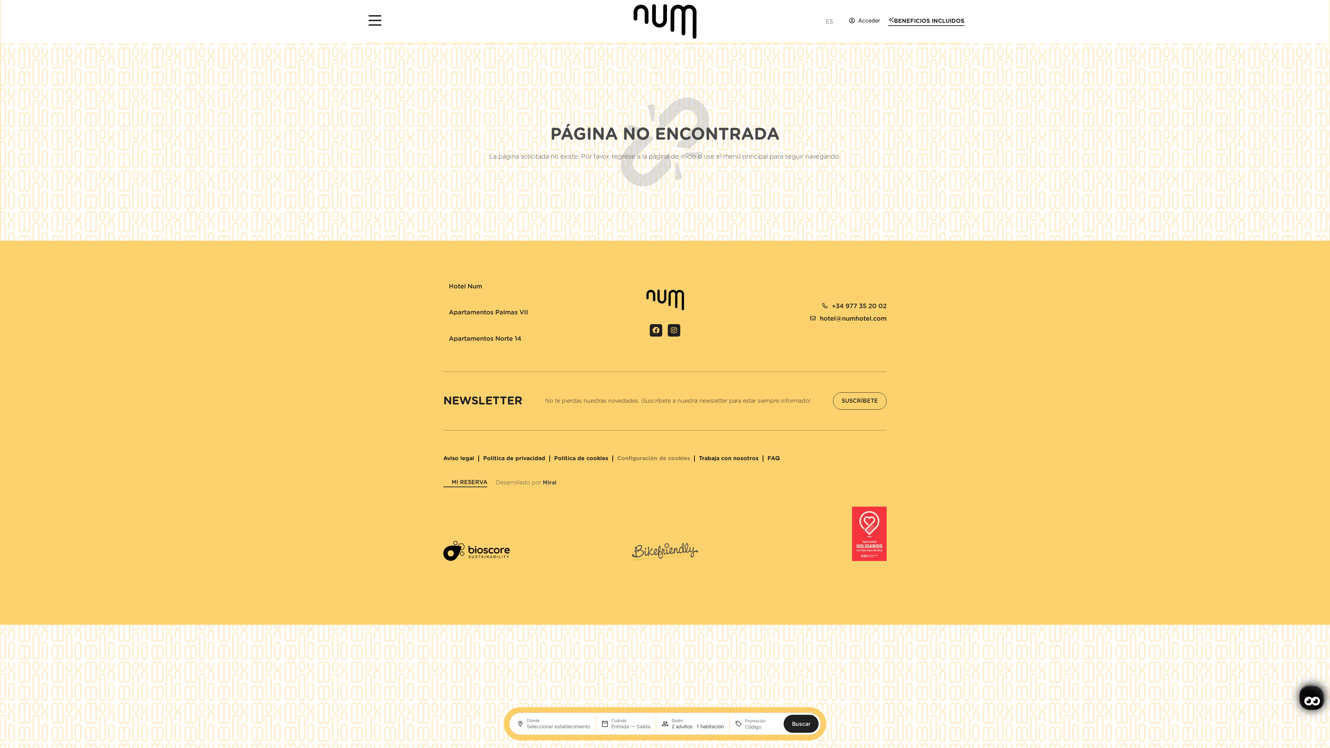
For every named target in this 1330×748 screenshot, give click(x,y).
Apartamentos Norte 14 (485, 339)
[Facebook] (656, 330)
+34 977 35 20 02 (859, 306)
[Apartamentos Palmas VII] (446, 305)
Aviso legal (458, 458)
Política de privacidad (514, 458)
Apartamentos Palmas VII (488, 313)
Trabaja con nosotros (729, 458)
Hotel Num (465, 287)
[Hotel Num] (446, 279)
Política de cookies (581, 458)
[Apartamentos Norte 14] (446, 332)
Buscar (801, 723)
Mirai (550, 483)
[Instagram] (674, 330)
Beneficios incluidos (929, 21)
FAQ (774, 458)
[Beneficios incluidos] (891, 20)
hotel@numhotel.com (853, 319)
